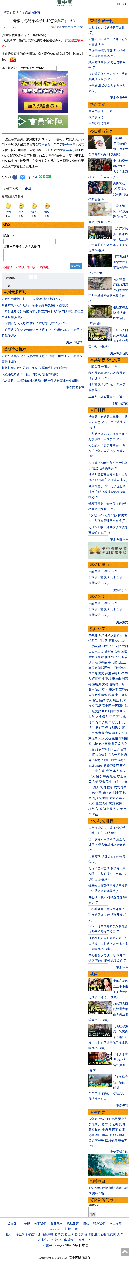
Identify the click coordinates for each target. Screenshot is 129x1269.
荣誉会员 (44, 144)
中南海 (102, 695)
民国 (103, 787)
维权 (98, 749)
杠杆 (112, 716)
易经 (91, 803)
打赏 (64, 27)
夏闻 (122, 1124)
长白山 (105, 760)
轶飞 (108, 1124)
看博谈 (17, 12)
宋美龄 (107, 792)
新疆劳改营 (111, 765)
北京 (125, 733)
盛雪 (122, 1129)
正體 (118, 4)
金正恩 (106, 678)
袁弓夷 (92, 667)
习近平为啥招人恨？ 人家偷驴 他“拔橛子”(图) (32, 299)
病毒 (111, 640)
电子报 (25, 1223)
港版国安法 (105, 667)
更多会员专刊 (119, 98)
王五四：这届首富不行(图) (106, 396)
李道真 (92, 1124)
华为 (109, 700)
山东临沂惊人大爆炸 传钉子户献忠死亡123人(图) (34, 323)
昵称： (8, 235)
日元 (122, 722)
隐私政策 (73, 1223)
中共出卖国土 (117, 662)
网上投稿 (116, 1223)
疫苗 (125, 657)
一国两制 (118, 705)
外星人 (111, 809)
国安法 (109, 657)
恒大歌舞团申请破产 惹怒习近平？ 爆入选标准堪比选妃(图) (106, 845)
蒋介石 (97, 792)
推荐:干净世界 (15, 1234)
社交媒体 (98, 711)
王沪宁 (113, 689)
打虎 (91, 705)
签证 (120, 776)
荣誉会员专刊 (101, 21)
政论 (105, 1188)
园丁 (115, 1129)
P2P (101, 743)
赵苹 (91, 1135)
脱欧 (91, 716)
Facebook (54, 1229)
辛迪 (91, 1146)
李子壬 (99, 1140)
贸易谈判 (101, 689)
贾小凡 (122, 1119)
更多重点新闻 (119, 353)
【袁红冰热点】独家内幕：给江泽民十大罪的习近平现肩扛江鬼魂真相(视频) (108, 943)
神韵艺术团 (33, 1234)
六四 (125, 646)
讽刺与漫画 (32, 12)
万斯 (122, 684)
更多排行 (122, 967)
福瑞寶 (88, 1234)
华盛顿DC (71, 1240)
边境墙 (113, 684)
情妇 (102, 700)
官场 (98, 705)
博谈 (112, 1188)
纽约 (60, 1240)
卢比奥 (102, 640)
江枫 (91, 1140)
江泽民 (123, 689)
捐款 (86, 1223)
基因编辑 (118, 743)
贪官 (95, 700)
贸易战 (96, 646)
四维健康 (111, 1140)
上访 (117, 749)
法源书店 (48, 1234)
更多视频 (122, 1105)
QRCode (33, 177)
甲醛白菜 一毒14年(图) (103, 366)
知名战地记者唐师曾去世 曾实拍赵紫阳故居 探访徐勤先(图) (106, 451)
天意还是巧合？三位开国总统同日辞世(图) (30, 374)
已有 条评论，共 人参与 (21, 246)
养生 (95, 814)
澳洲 (96, 787)
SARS (99, 765)
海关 (106, 776)
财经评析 (98, 1193)
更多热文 (122, 622)
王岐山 (116, 678)
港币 (91, 727)
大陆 (95, 743)
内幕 (111, 695)
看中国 (106, 705)
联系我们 (99, 1223)
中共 (118, 695)
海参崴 (99, 733)
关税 (105, 684)
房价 (108, 738)
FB (107, 711)
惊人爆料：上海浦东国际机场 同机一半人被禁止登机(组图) (41, 380)
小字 (80, 27)
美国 (91, 689)
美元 (119, 716)
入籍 (95, 782)
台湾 (108, 733)
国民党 (92, 673)
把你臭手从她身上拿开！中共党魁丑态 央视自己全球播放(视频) (108, 422)
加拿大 (121, 711)
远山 (115, 1124)
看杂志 (59, 1234)
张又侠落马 (95, 117)
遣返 (113, 776)
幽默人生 (102, 803)
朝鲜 (113, 711)
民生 (109, 782)
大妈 (101, 738)
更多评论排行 (75, 342)
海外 (117, 782)
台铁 (117, 651)
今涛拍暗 (104, 1119)
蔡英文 (116, 733)
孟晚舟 (96, 684)
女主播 (100, 771)
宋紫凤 (92, 1119)
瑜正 (122, 1135)
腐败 (116, 700)
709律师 (107, 749)
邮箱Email (93, 1205)
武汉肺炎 (114, 635)
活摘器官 (107, 651)
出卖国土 (94, 651)
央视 (109, 771)
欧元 (115, 722)
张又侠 (116, 646)
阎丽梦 (96, 678)
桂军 (110, 787)
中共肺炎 (94, 635)
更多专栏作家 (119, 1151)
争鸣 (98, 1188)
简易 (114, 1119)
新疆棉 (99, 657)
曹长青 (122, 1140)
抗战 (117, 787)
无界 (120, 1234)
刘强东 (92, 738)
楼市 (108, 727)
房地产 (99, 727)
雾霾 (108, 743)
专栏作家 (97, 1112)
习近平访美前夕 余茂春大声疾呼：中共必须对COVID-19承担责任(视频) (107, 874)
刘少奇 (96, 798)
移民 (123, 771)
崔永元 (92, 695)
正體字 (47, 1245)
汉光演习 (120, 667)
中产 (91, 733)
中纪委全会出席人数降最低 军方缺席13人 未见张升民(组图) (107, 914)
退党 (101, 673)
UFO (121, 673)
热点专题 (97, 104)
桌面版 (12, 1223)
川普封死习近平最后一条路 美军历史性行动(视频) (35, 305)
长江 (118, 657)
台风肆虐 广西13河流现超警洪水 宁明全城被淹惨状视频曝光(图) (106, 492)
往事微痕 (101, 662)
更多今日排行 (119, 539)
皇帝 (112, 798)
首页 (6, 12)
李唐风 (106, 1129)
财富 (122, 727)
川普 (124, 635)
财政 (115, 727)
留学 (99, 776)
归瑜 (101, 1124)
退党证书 (100, 1234)
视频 (94, 974)
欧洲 (81, 1240)
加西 (88, 1240)
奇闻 (103, 809)
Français (59, 1245)
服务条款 (56, 1223)
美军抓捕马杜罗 (99, 123)
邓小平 (117, 792)
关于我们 (40, 1223)
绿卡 (102, 782)
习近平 (106, 646)
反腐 (123, 700)
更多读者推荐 (75, 387)
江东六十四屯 (114, 754)
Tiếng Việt (71, 1245)
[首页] (64, 5)
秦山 (98, 1135)
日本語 (83, 1245)
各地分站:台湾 (47, 1240)
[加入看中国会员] (43, 112)
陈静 (98, 1129)
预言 (95, 809)
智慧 (112, 803)
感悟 (119, 803)
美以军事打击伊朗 (100, 111)
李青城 (113, 1135)
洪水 (91, 662)
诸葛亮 (120, 798)
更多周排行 (120, 590)
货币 (98, 722)
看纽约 (69, 1234)
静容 (105, 1135)
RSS (77, 1229)
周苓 (91, 1129)
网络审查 (98, 754)
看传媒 (78, 1234)
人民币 (106, 722)
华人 (116, 771)
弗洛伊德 (111, 673)
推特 (68, 1229)
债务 (105, 716)
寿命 (120, 809)
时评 (91, 1188)
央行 (98, 716)
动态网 (111, 1234)
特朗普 (92, 640)
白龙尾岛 (117, 760)
